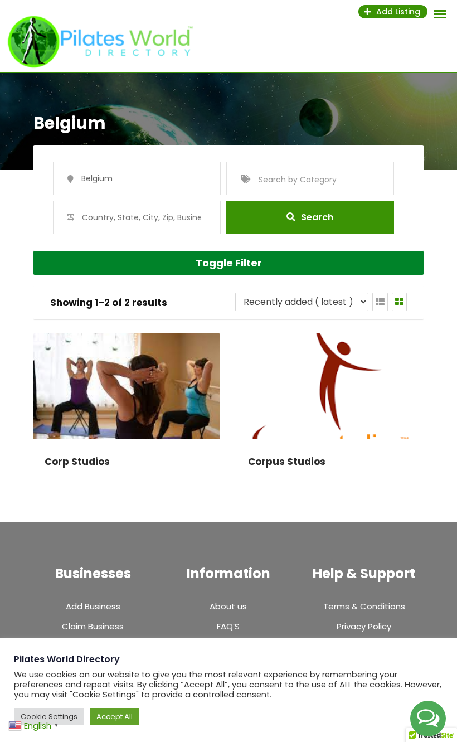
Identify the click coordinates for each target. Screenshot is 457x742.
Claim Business (93, 626)
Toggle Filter (229, 263)
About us (228, 606)
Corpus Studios (286, 461)
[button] (428, 718)
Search (317, 217)
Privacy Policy (364, 626)
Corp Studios (77, 461)
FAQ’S (228, 626)
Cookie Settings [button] (49, 716)
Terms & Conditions (364, 606)
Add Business (93, 606)
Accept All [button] (114, 716)
